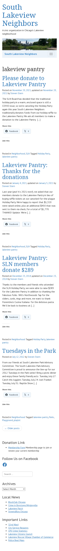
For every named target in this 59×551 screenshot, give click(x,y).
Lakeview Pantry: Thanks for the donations (25, 171)
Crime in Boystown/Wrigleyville (23, 505)
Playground (7, 420)
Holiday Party (44, 153)
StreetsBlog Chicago (18, 511)
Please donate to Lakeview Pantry (24, 81)
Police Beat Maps (16, 540)
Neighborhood (18, 153)
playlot (17, 420)
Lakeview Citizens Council (20, 534)
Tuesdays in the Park (29, 350)
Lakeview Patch (15, 508)
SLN (28, 153)
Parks (51, 417)
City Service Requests (18, 527)
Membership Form (16, 447)
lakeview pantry (9, 156)
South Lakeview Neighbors (20, 15)
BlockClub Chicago (17, 502)
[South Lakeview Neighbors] (29, 43)
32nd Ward (13, 524)
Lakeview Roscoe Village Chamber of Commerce (30, 537)
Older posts (12, 428)
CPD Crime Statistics (17, 530)
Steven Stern (16, 93)
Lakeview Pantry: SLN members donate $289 (25, 264)
